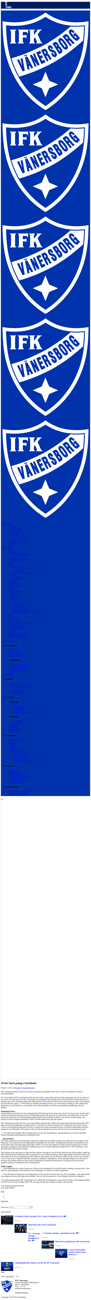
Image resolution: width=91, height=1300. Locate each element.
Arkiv (3, 1276)
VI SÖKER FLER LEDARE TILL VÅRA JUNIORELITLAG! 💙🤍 (41, 1216)
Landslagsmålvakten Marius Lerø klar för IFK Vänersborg (36, 1263)
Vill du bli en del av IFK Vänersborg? (42, 1225)
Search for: (5, 1207)
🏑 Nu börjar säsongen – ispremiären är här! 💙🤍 (61, 1233)
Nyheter (17, 1088)
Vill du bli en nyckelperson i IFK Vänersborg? (72, 1241)
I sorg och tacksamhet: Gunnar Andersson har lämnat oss (77, 1252)
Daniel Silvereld (28, 1088)
